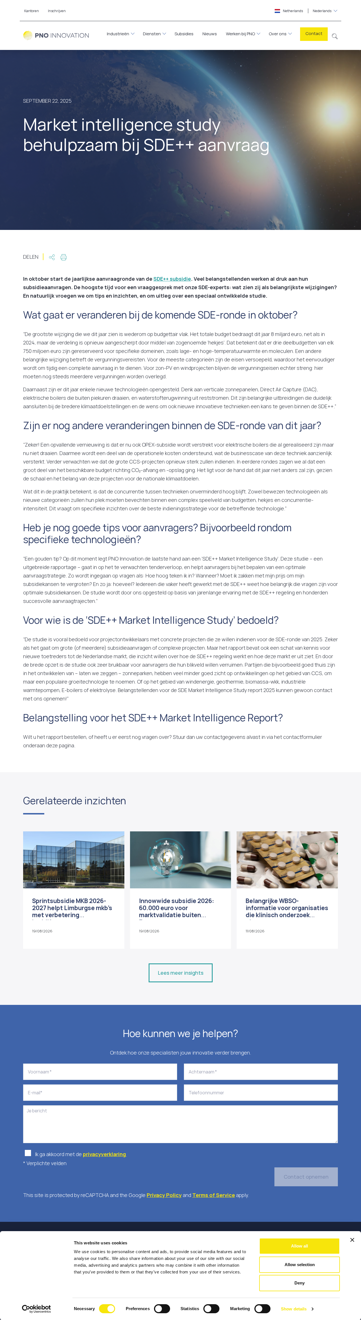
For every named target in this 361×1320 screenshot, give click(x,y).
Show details (294, 1308)
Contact (313, 33)
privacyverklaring (105, 1154)
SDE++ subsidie (172, 278)
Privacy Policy (164, 1195)
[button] (335, 35)
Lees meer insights (180, 972)
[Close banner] (352, 1240)
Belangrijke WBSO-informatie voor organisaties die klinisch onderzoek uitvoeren (287, 911)
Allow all (299, 1246)
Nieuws (209, 34)
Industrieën (118, 34)
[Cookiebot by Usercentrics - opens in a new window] (36, 1309)
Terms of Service (213, 1195)
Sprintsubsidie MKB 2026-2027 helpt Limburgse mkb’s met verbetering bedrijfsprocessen (72, 911)
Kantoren (31, 10)
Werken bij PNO (240, 34)
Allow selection (300, 1264)
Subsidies (184, 34)
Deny (299, 1283)
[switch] (162, 1308)
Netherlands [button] (306, 10)
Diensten (152, 34)
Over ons (278, 34)
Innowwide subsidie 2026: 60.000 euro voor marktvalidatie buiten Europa (176, 911)
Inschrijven (57, 10)
